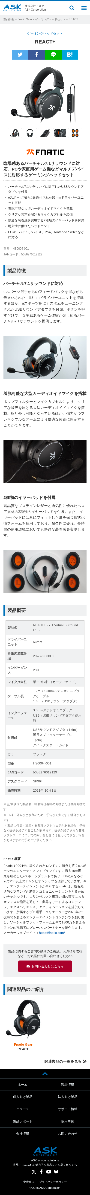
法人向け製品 (67, 1097)
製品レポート (22, 1121)
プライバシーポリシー (53, 1181)
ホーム (22, 1084)
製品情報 (9, 19)
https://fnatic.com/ (52, 933)
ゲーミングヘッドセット (50, 19)
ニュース (22, 1109)
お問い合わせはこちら (47, 966)
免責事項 (28, 1181)
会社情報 (22, 1133)
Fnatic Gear (25, 19)
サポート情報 (67, 1109)
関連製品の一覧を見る (63, 1061)
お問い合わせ (67, 1133)
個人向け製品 (22, 1097)
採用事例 (67, 1121)
